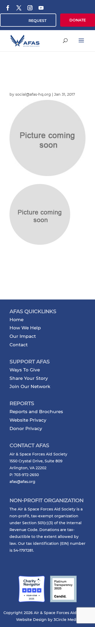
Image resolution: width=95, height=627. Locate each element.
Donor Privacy (26, 428)
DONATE (77, 20)
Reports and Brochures (36, 411)
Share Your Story (29, 378)
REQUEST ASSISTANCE (34, 22)
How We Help (25, 327)
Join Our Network (30, 386)
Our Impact (23, 336)
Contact (19, 344)
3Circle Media (66, 619)
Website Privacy (28, 420)
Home (16, 319)
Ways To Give (25, 369)
